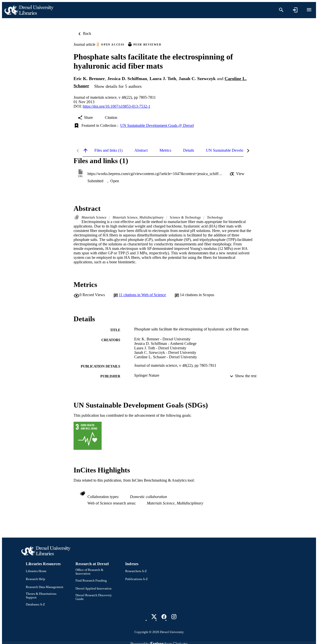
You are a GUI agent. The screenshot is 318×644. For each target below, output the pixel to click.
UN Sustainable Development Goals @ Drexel (157, 125)
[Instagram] (174, 617)
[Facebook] (164, 617)
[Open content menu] (309, 10)
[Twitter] (154, 617)
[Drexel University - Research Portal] (29, 10)
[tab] (108, 150)
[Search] (281, 10)
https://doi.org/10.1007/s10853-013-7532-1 (116, 106)
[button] (237, 174)
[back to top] (85, 150)
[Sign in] (295, 10)
